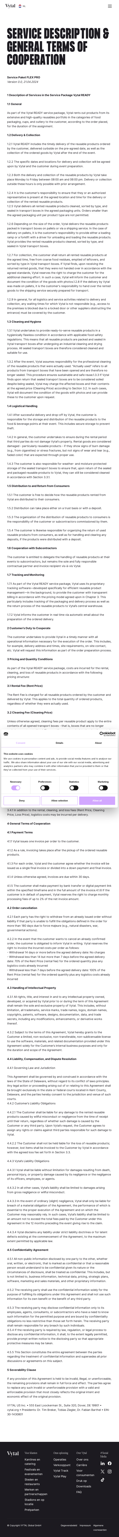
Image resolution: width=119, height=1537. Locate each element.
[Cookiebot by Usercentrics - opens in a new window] (101, 734)
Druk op (81, 1480)
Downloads (83, 1486)
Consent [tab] (20, 743)
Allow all (97, 800)
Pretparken (32, 1509)
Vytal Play (59, 1476)
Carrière (81, 1465)
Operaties (59, 1459)
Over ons (82, 1459)
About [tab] (98, 743)
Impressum (85, 1525)
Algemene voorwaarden (100, 1527)
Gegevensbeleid (69, 1525)
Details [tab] (59, 743)
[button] (22, 6)
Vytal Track (60, 1470)
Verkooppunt (62, 1465)
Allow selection (59, 800)
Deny (22, 800)
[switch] (44, 787)
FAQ (79, 1492)
